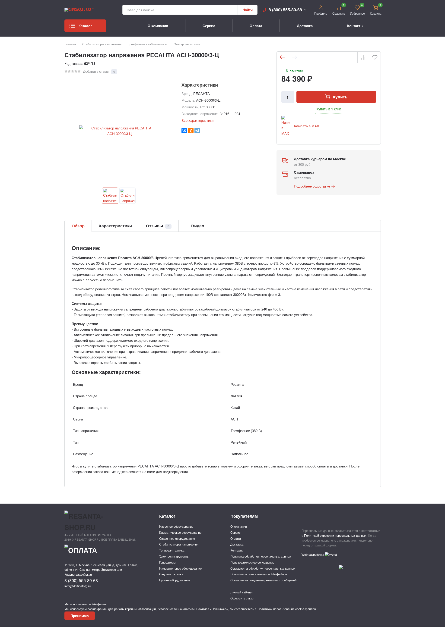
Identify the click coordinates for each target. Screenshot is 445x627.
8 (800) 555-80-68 (285, 10)
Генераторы (167, 562)
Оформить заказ (242, 598)
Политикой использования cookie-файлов (286, 609)
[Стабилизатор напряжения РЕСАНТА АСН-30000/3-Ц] (110, 196)
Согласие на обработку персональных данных (262, 568)
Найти (247, 9)
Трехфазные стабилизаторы (147, 44)
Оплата (256, 25)
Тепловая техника (171, 550)
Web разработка (313, 554)
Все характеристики (197, 120)
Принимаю (79, 615)
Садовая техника (171, 574)
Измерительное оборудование (180, 568)
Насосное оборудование (176, 526)
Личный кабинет (241, 592)
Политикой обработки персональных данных (335, 535)
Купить (340, 97)
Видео (197, 226)
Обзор (78, 226)
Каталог (85, 25)
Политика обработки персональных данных (260, 556)
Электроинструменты (174, 556)
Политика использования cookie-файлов (258, 574)
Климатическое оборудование (180, 532)
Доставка (305, 25)
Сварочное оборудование (177, 538)
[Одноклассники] (191, 130)
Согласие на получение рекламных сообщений (263, 580)
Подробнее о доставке (312, 186)
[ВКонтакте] (184, 130)
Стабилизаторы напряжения (101, 44)
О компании (158, 25)
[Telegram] (197, 130)
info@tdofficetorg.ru (77, 586)
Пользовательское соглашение (252, 562)
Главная (70, 44)
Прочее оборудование (174, 580)
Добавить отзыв (96, 71)
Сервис (209, 25)
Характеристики (115, 226)
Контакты (355, 25)
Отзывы (157, 226)
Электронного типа (187, 44)
